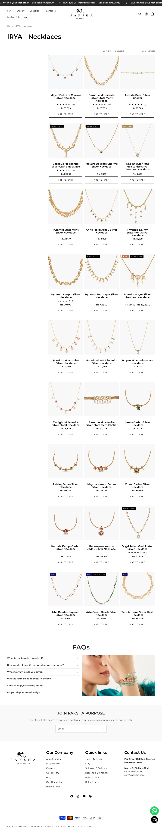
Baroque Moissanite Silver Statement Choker (102, 424)
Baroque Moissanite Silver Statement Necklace (102, 98)
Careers (50, 768)
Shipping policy (84, 826)
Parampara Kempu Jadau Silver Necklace (101, 547)
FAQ (87, 763)
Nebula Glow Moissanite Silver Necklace (101, 362)
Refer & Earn (92, 782)
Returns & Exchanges (97, 772)
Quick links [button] (96, 752)
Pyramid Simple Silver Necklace (65, 296)
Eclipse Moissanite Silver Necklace (137, 362)
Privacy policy (51, 826)
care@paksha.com (134, 775)
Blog (49, 777)
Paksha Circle (92, 777)
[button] (10, 11)
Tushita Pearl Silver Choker (137, 96)
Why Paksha (53, 763)
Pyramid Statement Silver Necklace (66, 231)
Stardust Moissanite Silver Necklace (66, 362)
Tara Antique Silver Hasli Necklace (137, 613)
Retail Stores (53, 786)
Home (10, 26)
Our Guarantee (54, 782)
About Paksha (54, 759)
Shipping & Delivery (96, 768)
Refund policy (35, 826)
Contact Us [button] (135, 752)
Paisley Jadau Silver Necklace (66, 485)
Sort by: (107, 51)
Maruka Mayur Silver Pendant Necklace (137, 296)
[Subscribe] (103, 728)
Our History (52, 772)
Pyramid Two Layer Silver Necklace (101, 296)
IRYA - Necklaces (24, 26)
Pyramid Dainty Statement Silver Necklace (138, 232)
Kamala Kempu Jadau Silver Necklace (65, 547)
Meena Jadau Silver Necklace (137, 424)
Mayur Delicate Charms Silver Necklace (65, 96)
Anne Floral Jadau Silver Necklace (101, 231)
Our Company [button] (59, 752)
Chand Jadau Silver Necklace (137, 485)
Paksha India (20, 826)
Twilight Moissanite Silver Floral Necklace (66, 424)
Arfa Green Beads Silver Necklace (101, 613)
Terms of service (67, 826)
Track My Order (93, 759)
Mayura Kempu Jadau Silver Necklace (101, 485)
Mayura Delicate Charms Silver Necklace (102, 165)
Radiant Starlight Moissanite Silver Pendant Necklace (137, 166)
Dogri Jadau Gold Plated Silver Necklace (137, 547)
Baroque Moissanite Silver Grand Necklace (65, 165)
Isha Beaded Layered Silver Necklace (65, 613)
